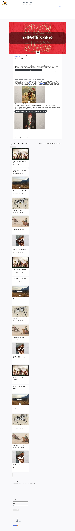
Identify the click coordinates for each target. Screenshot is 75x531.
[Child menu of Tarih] (23, 4)
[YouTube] (60, 6)
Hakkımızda (17, 519)
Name (14, 499)
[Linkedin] (17, 525)
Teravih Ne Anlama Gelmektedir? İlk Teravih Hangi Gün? (19, 249)
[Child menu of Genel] (30, 4)
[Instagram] (59, 6)
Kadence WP (30, 528)
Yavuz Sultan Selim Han (41, 83)
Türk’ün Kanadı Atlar (17, 210)
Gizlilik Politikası (18, 521)
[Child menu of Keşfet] (26, 4)
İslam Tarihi (16, 56)
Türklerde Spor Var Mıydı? (18, 229)
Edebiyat (17, 518)
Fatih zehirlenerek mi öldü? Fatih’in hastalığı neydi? (21, 142)
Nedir (19, 56)
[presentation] (20, 154)
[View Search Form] (57, 7)
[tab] (12, 473)
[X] (61, 6)
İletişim (17, 520)
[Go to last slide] (11, 147)
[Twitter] (15, 525)
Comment (15, 495)
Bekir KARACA (16, 164)
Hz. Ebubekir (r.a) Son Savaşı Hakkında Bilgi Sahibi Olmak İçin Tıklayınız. (28, 70)
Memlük (29, 82)
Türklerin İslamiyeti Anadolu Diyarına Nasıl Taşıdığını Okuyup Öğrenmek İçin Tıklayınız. (31, 111)
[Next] (14, 147)
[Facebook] (14, 525)
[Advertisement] (37, 13)
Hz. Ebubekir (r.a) (44, 64)
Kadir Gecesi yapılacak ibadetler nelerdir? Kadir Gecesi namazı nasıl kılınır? (50, 142)
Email (14, 503)
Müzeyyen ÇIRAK (17, 339)
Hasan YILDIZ (16, 173)
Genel (16, 517)
